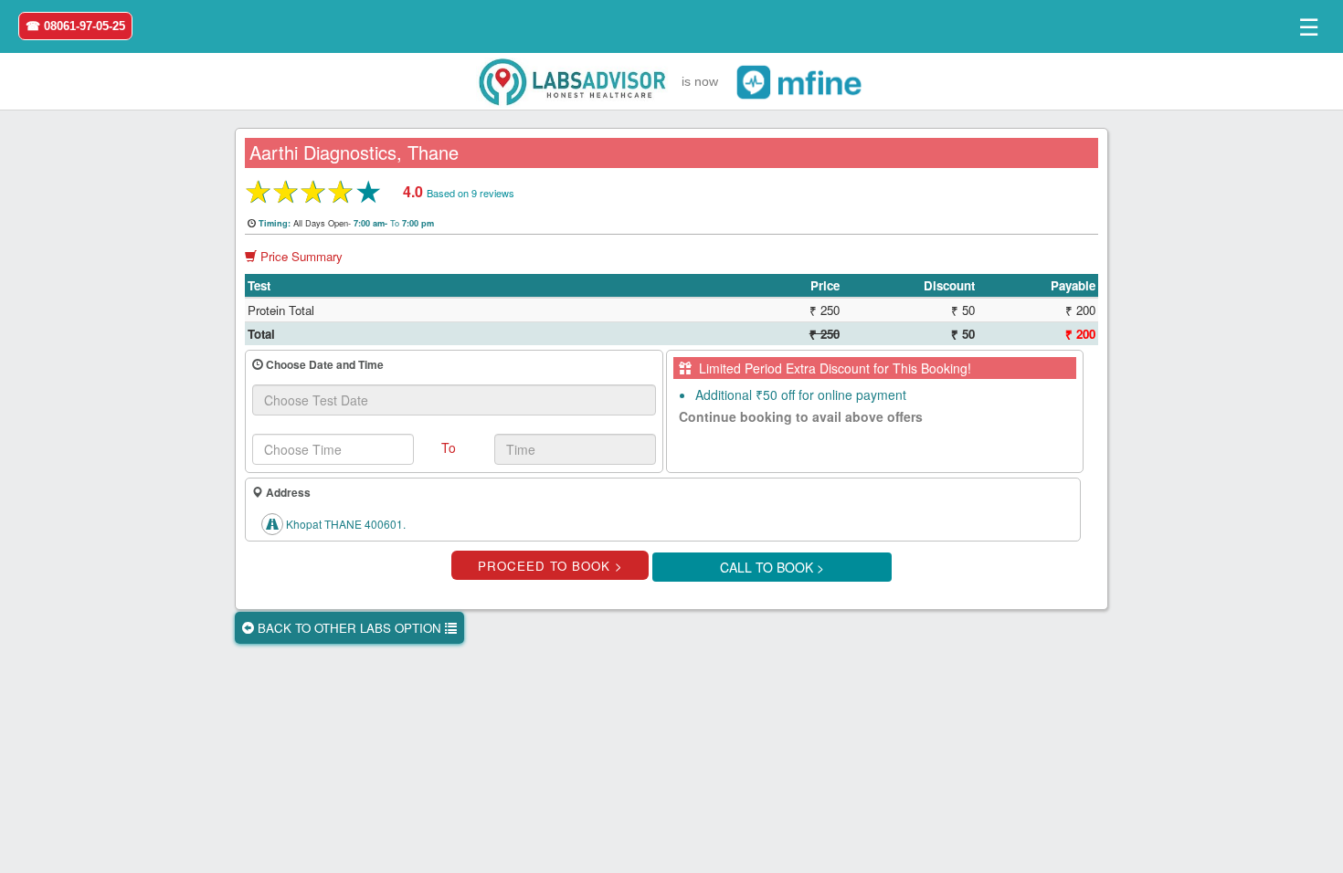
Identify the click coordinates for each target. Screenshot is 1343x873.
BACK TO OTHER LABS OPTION (349, 627)
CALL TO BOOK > (772, 567)
